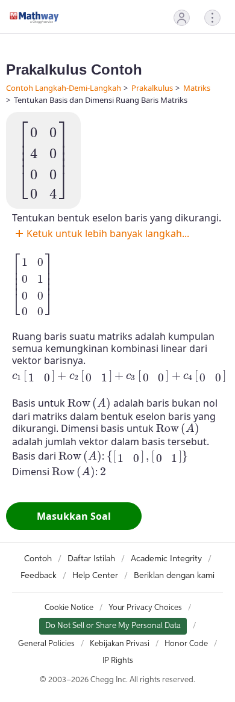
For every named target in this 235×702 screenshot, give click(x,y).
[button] (182, 18)
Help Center (95, 575)
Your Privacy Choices (145, 608)
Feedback (38, 575)
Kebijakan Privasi (119, 644)
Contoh (38, 559)
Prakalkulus (152, 87)
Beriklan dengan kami (174, 575)
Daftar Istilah (91, 559)
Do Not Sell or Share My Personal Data (113, 626)
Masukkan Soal (74, 516)
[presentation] (43, 160)
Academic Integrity (166, 559)
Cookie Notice (69, 608)
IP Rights (117, 661)
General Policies (46, 644)
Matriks (196, 87)
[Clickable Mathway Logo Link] (34, 17)
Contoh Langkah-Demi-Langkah (63, 87)
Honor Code (186, 644)
